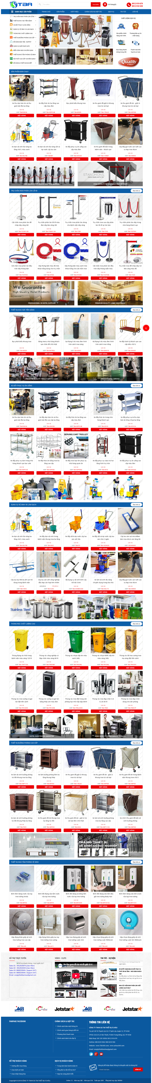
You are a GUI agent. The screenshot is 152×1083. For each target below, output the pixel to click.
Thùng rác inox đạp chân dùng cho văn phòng (130, 700)
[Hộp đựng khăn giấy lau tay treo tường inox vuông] (48, 922)
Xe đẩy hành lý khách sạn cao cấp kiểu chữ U (130, 342)
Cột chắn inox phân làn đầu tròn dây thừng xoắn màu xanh (103, 268)
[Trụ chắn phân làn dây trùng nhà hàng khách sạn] (130, 207)
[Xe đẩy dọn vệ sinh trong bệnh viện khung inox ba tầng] (48, 521)
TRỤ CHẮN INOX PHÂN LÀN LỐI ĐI (23, 16)
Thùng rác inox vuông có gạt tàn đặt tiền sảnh (21, 700)
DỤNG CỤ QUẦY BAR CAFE (21, 46)
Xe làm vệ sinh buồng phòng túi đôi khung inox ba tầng (21, 776)
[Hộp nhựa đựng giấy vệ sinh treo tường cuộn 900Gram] (103, 922)
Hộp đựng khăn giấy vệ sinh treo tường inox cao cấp (21, 938)
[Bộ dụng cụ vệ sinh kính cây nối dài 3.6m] (76, 564)
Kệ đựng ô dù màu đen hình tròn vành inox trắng (103, 342)
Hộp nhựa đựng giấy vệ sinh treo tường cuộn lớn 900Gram (130, 938)
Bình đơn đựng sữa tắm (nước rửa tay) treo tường (130, 895)
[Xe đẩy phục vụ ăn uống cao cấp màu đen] (76, 131)
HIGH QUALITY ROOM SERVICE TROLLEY (110, 736)
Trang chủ (46, 12)
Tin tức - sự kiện (107, 958)
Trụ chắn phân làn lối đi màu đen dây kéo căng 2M (49, 223)
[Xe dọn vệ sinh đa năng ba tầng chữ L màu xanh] (21, 131)
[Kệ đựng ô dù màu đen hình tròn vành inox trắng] (103, 326)
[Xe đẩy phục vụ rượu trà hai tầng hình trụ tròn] (103, 445)
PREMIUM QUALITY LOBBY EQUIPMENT (110, 303)
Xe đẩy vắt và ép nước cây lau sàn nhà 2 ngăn (103, 537)
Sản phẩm (60, 12)
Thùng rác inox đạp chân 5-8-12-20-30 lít (103, 700)
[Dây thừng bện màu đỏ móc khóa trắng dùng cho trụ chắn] (48, 251)
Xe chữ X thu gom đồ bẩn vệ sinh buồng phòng (130, 819)
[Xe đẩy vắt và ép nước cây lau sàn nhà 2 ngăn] (103, 521)
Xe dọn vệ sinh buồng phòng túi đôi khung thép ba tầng (21, 819)
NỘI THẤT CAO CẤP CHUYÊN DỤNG (24, 59)
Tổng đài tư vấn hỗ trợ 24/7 (66, 1070)
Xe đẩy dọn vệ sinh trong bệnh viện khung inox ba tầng (49, 537)
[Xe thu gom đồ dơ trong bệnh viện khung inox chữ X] (130, 759)
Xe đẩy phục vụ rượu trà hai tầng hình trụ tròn (103, 462)
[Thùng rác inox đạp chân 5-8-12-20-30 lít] (103, 684)
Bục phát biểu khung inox (76, 103)
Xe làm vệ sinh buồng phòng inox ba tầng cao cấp (103, 819)
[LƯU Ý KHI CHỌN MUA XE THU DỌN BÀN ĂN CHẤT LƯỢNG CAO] (108, 977)
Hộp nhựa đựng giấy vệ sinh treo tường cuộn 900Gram (103, 938)
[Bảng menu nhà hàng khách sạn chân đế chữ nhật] (48, 326)
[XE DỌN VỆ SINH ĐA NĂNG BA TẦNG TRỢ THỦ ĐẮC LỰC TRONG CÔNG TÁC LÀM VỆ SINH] (108, 992)
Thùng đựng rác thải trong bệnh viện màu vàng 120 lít (22, 656)
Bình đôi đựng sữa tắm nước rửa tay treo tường (49, 895)
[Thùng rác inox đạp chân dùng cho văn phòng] (130, 684)
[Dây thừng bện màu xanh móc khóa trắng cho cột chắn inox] (76, 251)
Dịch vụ (111, 12)
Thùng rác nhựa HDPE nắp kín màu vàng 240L (103, 656)
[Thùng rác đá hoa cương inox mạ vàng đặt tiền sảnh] (130, 640)
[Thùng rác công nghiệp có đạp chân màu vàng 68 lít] (48, 640)
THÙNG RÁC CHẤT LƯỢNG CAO (22, 33)
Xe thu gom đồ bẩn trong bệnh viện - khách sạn (103, 148)
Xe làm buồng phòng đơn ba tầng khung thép (49, 776)
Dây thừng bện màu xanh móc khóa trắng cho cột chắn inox (76, 267)
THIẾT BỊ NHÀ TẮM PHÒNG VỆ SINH (24, 54)
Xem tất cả (136, 191)
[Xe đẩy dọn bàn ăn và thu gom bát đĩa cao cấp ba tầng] (48, 402)
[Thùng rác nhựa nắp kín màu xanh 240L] (76, 640)
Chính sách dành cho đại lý (66, 1038)
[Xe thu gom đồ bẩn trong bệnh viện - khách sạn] (103, 131)
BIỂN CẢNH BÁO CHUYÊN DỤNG (23, 50)
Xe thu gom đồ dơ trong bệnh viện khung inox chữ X (130, 776)
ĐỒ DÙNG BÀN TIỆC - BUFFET (22, 42)
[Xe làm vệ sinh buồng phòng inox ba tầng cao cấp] (103, 803)
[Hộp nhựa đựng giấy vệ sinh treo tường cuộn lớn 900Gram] (130, 922)
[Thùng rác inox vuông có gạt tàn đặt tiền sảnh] (21, 684)
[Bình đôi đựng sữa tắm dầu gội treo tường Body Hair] (103, 878)
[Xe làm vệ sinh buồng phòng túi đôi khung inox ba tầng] (21, 759)
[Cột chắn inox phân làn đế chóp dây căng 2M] (21, 207)
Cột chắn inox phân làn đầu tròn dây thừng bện (21, 267)
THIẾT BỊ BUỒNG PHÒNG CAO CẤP (23, 37)
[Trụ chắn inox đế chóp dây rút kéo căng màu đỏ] (130, 251)
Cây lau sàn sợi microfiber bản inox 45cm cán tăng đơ (130, 537)
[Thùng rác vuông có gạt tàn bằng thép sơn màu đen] (48, 684)
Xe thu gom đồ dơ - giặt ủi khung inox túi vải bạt (130, 104)
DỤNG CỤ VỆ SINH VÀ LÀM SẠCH (23, 29)
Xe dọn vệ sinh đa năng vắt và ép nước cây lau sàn (49, 148)
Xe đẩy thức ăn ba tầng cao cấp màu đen (49, 104)
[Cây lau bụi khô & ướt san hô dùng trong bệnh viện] (21, 564)
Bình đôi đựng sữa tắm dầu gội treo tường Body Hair (103, 895)
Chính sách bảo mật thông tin (67, 1026)
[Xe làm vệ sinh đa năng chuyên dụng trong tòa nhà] (103, 564)
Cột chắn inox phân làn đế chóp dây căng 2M (21, 223)
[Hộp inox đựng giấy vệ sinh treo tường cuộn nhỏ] (76, 922)
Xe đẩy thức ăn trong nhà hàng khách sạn (103, 418)
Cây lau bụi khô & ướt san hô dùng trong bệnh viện (21, 581)
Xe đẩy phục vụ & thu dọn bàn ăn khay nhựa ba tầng (130, 418)
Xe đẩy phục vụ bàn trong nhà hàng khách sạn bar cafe (21, 462)
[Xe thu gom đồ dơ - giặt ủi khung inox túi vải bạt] (130, 88)
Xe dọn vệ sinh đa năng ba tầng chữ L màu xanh (22, 148)
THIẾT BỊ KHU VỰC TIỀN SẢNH (22, 21)
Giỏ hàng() (112, 4)
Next (110, 30)
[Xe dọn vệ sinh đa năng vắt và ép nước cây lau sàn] (48, 131)
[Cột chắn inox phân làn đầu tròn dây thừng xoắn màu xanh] (103, 251)
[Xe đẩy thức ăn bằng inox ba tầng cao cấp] (48, 445)
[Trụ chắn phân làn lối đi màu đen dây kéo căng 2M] (48, 207)
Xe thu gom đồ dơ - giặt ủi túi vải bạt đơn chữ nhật (76, 819)
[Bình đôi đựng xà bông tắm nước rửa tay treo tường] (76, 878)
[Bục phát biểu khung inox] (76, 88)
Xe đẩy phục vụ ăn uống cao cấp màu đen (76, 148)
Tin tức (123, 12)
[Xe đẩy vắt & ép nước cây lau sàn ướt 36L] (76, 521)
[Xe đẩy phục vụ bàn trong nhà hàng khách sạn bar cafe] (21, 445)
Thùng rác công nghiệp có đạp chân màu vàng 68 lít (49, 656)
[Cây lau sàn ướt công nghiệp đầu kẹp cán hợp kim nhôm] (48, 564)
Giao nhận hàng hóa (18, 1074)
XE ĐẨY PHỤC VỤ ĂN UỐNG (21, 25)
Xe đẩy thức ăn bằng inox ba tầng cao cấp (48, 462)
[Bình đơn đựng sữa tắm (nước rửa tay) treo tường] (130, 878)
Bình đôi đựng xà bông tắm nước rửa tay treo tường (76, 895)
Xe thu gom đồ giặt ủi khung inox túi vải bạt (103, 104)
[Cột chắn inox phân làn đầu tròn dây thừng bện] (21, 251)
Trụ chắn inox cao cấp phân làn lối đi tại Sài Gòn (103, 223)
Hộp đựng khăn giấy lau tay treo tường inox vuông (49, 938)
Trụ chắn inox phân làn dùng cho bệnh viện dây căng (76, 223)
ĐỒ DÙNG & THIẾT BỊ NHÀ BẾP (22, 63)
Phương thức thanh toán (65, 1034)
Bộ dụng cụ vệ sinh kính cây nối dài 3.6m (76, 581)
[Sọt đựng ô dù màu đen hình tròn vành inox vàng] (76, 326)
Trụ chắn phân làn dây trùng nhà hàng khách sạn (130, 223)
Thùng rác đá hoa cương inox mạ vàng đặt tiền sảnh (130, 656)
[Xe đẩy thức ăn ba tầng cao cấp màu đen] (48, 88)
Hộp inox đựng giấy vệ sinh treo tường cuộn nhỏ (76, 938)
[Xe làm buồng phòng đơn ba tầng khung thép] (48, 759)
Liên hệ (135, 12)
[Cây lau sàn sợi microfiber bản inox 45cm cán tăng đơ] (130, 521)
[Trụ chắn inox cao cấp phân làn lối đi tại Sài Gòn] (103, 207)
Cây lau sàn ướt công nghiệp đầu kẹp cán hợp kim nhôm (49, 581)
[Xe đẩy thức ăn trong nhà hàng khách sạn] (103, 402)
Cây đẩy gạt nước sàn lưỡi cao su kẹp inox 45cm (130, 148)
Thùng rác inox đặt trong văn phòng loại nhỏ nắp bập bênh (76, 700)
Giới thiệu (74, 12)
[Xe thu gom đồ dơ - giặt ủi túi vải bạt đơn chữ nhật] (76, 803)
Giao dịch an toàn (17, 1070)
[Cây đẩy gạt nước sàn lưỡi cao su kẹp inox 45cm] (130, 131)
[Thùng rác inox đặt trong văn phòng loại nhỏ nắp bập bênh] (76, 684)
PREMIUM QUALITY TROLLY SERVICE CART (42, 379)
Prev (42, 30)
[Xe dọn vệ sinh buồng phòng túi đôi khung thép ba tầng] (21, 803)
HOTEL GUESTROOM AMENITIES (42, 736)
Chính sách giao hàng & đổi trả (67, 1030)
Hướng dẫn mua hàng (18, 1066)
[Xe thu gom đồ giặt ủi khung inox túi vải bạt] (103, 88)
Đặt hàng (22, 115)
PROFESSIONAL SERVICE (110, 379)
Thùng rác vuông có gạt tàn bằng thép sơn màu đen (49, 700)
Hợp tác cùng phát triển (65, 1074)
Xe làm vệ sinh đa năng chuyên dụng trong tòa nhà (103, 581)
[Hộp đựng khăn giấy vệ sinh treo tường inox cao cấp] (21, 922)
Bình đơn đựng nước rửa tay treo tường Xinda (21, 895)
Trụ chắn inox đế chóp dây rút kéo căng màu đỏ (130, 267)
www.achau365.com (117, 1046)
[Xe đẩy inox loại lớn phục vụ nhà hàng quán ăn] (76, 445)
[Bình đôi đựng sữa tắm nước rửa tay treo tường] (48, 878)
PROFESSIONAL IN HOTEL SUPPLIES (42, 303)
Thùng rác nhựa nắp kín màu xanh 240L (76, 656)
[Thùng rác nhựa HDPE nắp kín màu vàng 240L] (103, 640)
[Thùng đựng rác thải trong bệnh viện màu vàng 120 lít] (21, 640)
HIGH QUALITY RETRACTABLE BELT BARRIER (110, 184)
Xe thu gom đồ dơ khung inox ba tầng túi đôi (49, 819)
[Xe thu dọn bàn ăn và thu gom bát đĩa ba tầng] (21, 88)
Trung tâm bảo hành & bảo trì (67, 1066)
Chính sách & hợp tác (93, 12)
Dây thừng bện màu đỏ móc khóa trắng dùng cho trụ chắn (49, 267)
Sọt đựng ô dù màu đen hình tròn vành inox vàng (76, 342)
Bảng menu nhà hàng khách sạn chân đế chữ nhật (48, 342)
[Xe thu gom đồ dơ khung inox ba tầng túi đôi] (48, 803)
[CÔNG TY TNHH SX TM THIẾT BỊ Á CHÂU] (21, 4)
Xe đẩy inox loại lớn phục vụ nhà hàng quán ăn (76, 462)
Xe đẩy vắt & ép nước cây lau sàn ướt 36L (76, 537)
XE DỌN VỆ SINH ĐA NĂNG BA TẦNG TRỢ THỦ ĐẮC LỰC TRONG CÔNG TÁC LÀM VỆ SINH (130, 989)
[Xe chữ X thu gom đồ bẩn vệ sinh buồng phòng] (130, 803)
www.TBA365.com (102, 1046)
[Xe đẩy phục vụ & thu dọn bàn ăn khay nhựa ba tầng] (130, 402)
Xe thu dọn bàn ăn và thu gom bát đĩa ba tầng (21, 104)
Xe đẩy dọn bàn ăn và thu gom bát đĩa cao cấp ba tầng (48, 418)
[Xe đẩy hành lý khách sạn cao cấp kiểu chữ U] (130, 326)
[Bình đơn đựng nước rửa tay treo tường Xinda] (21, 878)
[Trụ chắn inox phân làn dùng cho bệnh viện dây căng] (76, 207)
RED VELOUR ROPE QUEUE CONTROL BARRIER (41, 184)
